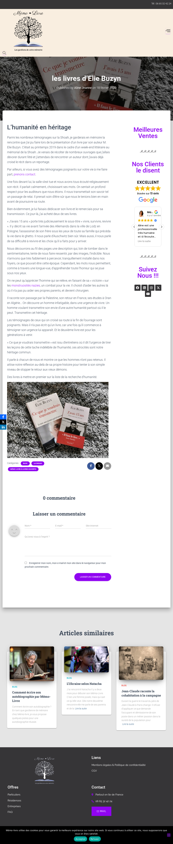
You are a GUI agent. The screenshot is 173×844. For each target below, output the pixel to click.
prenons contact (24, 174)
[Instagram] (151, 288)
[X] (3, 422)
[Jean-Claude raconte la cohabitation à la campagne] (141, 663)
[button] (161, 226)
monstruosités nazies (25, 285)
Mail (103, 811)
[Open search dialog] (4, 53)
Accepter (80, 839)
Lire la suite (81, 708)
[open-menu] (168, 31)
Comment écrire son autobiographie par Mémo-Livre (31, 696)
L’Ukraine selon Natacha (84, 684)
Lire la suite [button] (144, 241)
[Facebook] (137, 288)
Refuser (95, 839)
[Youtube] (148, 294)
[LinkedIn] (3, 427)
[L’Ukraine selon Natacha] (86, 659)
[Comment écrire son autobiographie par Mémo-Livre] (32, 663)
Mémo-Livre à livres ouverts (23, 469)
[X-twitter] (158, 288)
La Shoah (38, 463)
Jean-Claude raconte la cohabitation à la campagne (141, 693)
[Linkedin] (144, 288)
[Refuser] (168, 835)
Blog (25, 463)
